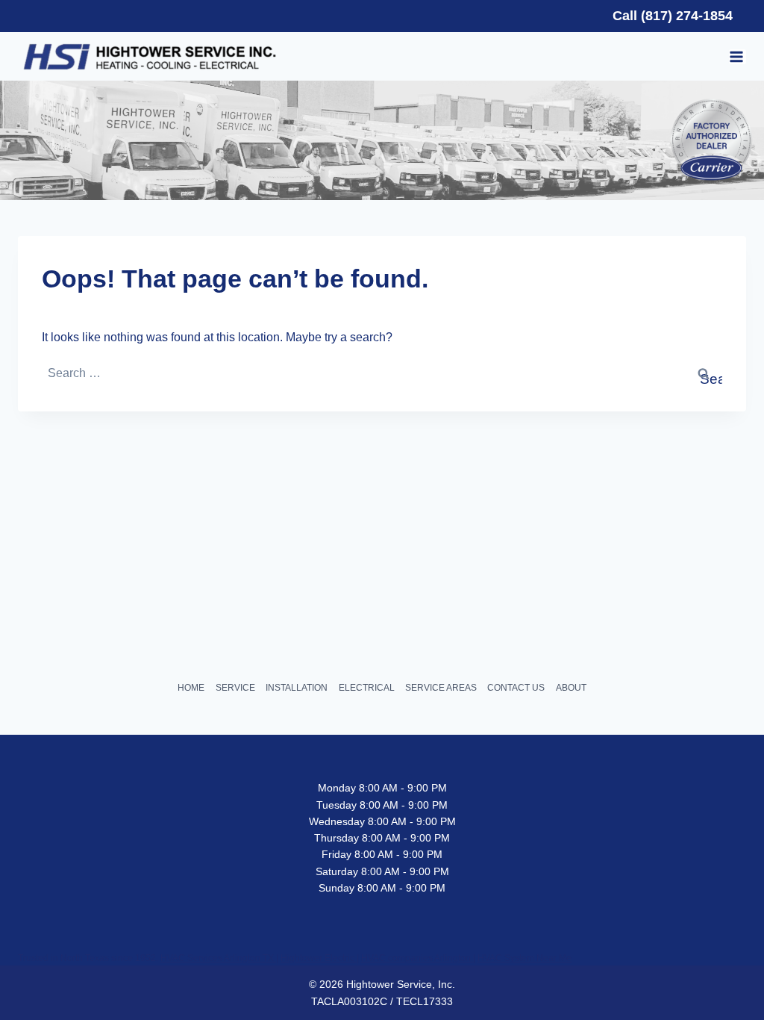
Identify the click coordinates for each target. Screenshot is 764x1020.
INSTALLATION (297, 687)
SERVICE (235, 687)
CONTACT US (516, 687)
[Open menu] (737, 56)
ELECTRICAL (367, 687)
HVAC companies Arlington (417, 958)
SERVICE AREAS (441, 687)
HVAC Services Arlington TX (218, 958)
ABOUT (571, 687)
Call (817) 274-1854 (673, 15)
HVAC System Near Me (525, 958)
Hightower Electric (319, 958)
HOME (191, 687)
